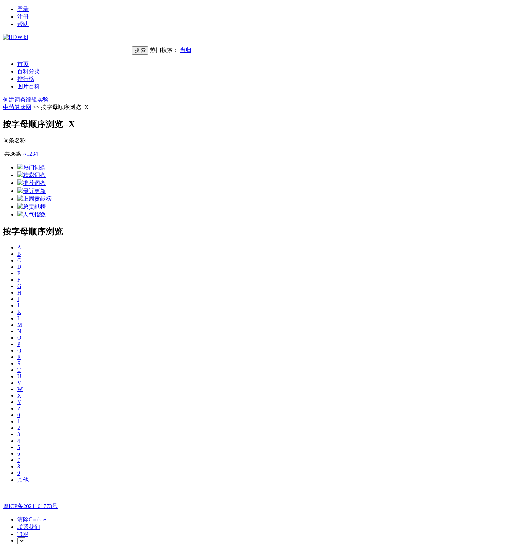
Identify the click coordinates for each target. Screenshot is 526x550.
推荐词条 (34, 183)
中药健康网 (17, 107)
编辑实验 (37, 100)
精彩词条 (34, 175)
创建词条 (14, 100)
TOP (22, 534)
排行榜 (25, 79)
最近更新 (34, 191)
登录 (23, 9)
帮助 (23, 24)
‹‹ (24, 154)
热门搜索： (170, 50)
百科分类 (28, 71)
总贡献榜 (34, 207)
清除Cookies (32, 519)
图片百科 (28, 86)
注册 (23, 17)
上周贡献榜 (37, 199)
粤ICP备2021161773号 (30, 506)
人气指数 (34, 214)
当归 (185, 50)
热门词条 (34, 167)
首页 (23, 64)
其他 (23, 480)
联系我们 (28, 527)
